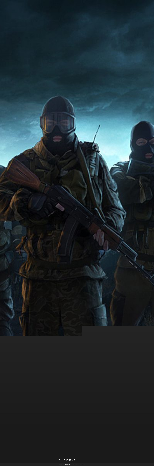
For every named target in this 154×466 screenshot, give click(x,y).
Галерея (83, 464)
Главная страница (61, 464)
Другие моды (75, 464)
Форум (80, 464)
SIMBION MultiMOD (68, 464)
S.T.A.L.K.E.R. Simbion (67, 459)
